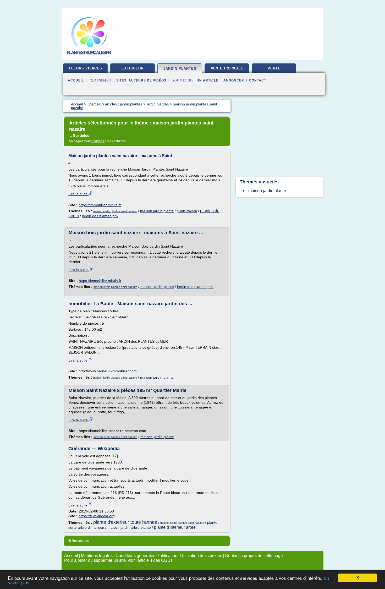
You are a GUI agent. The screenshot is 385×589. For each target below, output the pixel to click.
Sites (121, 80)
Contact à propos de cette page (254, 555)
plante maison (187, 211)
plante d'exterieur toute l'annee (125, 522)
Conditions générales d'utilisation (146, 555)
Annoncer (233, 80)
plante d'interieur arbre (175, 527)
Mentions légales (97, 555)
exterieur (133, 68)
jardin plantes (179, 68)
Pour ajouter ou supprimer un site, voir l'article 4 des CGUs (118, 560)
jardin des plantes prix (100, 216)
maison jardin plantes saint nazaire (115, 211)
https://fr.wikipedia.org (97, 516)
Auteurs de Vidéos (147, 80)
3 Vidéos (98, 141)
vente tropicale (227, 68)
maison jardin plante (157, 211)
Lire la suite (78, 194)
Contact (257, 80)
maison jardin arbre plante (129, 527)
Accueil (76, 80)
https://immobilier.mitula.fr (100, 205)
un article (207, 80)
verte (274, 68)
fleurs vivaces (85, 68)
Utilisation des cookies (201, 555)
